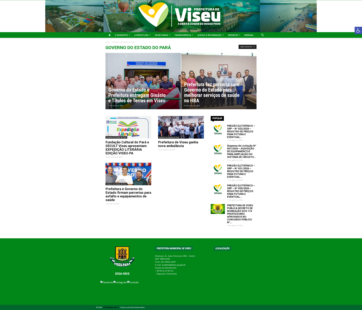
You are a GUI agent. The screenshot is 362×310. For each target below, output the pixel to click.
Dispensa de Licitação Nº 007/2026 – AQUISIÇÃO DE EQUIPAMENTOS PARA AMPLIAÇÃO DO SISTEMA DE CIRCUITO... (241, 151)
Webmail (249, 35)
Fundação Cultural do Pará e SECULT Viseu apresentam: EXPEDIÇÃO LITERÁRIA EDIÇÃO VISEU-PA (127, 147)
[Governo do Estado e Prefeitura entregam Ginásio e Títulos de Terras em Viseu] (143, 85)
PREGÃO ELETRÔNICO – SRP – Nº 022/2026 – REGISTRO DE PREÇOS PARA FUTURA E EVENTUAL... (241, 131)
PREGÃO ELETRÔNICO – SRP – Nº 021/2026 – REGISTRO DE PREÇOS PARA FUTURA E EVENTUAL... (241, 171)
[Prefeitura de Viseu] (181, 16)
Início (107, 42)
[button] (358, 30)
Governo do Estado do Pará (116, 137)
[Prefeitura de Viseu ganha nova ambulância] (181, 127)
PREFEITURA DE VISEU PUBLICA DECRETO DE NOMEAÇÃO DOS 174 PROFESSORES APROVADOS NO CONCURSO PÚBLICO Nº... (240, 214)
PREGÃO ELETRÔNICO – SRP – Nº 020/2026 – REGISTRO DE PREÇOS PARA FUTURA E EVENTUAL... (241, 191)
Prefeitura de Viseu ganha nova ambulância (178, 144)
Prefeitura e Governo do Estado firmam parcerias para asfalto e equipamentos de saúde (128, 194)
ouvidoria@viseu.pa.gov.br (174, 265)
